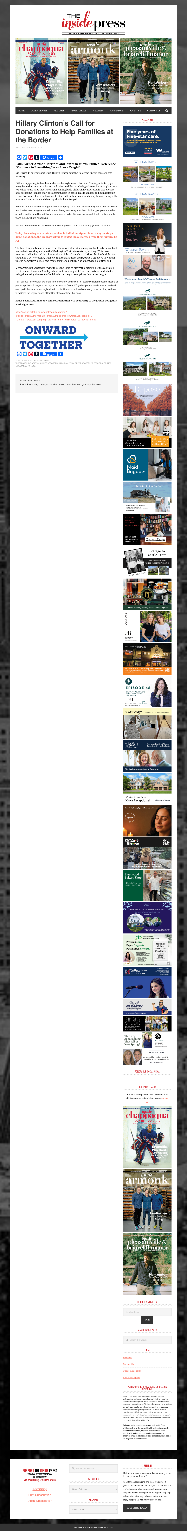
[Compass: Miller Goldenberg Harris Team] (147, 447)
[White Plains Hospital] (147, 156)
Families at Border (48, 363)
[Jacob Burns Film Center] (147, 673)
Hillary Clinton (66, 363)
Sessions (98, 363)
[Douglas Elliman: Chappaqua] (147, 803)
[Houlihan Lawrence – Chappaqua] (147, 317)
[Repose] (147, 414)
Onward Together (84, 363)
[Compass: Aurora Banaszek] (147, 641)
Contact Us (128, 1364)
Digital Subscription (132, 1370)
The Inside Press (93, 57)
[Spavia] (147, 835)
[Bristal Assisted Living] (147, 770)
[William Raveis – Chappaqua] (147, 220)
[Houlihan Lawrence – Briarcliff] (147, 382)
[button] (166, 110)
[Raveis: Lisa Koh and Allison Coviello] (147, 576)
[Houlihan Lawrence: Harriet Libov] (147, 706)
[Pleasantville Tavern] (147, 609)
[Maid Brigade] (147, 479)
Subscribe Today (137, 1507)
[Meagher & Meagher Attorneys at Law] (147, 544)
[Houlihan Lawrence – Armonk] (147, 350)
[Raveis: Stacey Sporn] (147, 253)
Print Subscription (131, 1377)
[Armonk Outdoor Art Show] (147, 867)
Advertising (40, 1489)
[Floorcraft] (147, 738)
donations (33, 363)
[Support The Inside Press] (39, 1485)
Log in (110, 1527)
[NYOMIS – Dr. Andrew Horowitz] (147, 285)
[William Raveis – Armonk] (147, 188)
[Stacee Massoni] (147, 512)
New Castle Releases (38, 360)
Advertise (127, 1357)
